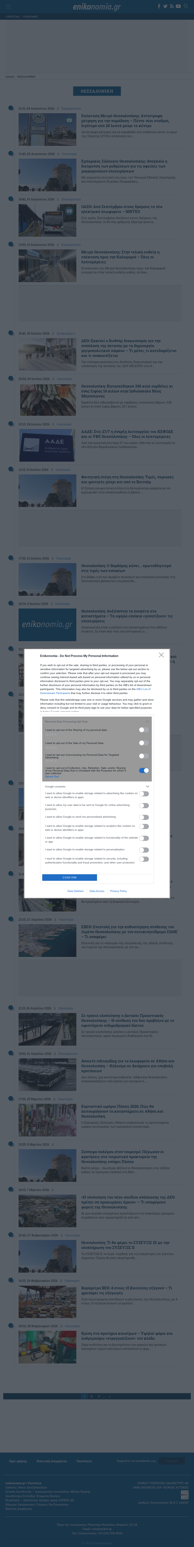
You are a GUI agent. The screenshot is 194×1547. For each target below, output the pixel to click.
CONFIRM (70, 877)
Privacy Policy (118, 891)
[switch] (144, 729)
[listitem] (97, 721)
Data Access (97, 891)
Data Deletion (75, 891)
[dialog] (97, 773)
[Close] (162, 656)
